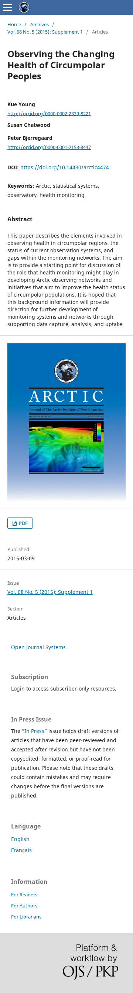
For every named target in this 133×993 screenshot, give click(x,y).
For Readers (24, 894)
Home (14, 24)
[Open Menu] (7, 7)
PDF (23, 523)
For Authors (24, 905)
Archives (39, 24)
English (20, 839)
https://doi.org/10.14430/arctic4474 (64, 167)
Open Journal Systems (38, 647)
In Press (34, 730)
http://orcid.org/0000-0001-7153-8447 (49, 147)
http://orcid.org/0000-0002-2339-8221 (49, 113)
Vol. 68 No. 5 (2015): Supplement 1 (45, 31)
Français (21, 850)
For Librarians (26, 916)
